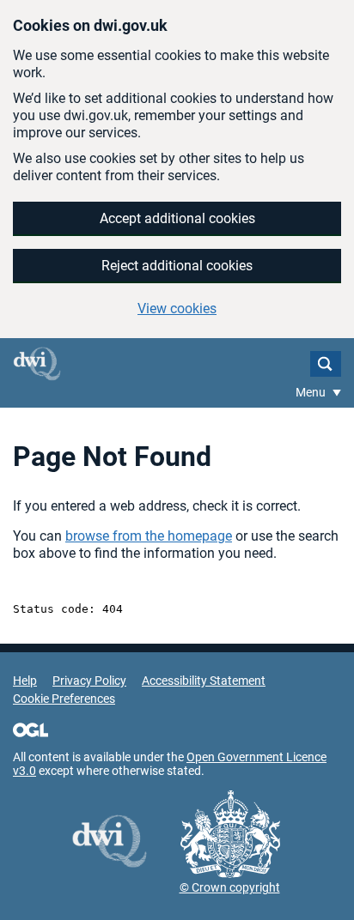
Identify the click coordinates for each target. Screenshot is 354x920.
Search (325, 364)
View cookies (177, 308)
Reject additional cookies (177, 265)
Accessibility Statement (204, 680)
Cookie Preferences (64, 698)
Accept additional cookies (177, 218)
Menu (312, 392)
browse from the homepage (148, 536)
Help (25, 680)
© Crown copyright (230, 887)
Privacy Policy (89, 680)
